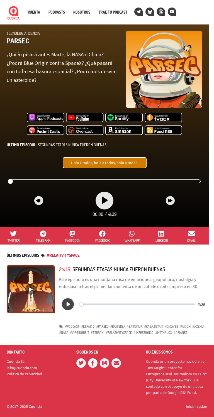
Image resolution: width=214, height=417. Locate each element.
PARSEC (18, 40)
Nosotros (81, 12)
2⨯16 (64, 269)
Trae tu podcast (113, 12)
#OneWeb (171, 326)
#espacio (87, 326)
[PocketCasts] (45, 130)
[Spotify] (124, 118)
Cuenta (34, 12)
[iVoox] (163, 118)
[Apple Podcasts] (45, 118)
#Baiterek (117, 326)
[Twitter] (138, 12)
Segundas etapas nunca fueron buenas (56, 144)
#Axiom (185, 326)
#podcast (72, 326)
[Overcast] (85, 130)
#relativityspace (63, 255)
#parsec (102, 326)
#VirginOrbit (79, 332)
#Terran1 (97, 332)
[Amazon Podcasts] (124, 130)
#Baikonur (134, 326)
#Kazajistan (153, 326)
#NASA (64, 332)
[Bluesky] (149, 12)
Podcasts (56, 12)
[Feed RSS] (163, 130)
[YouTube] (172, 12)
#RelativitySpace (119, 332)
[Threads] (161, 12)
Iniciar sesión (196, 406)
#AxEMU (198, 326)
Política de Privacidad (24, 373)
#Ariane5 (180, 332)
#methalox (163, 332)
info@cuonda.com (22, 367)
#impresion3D (143, 332)
